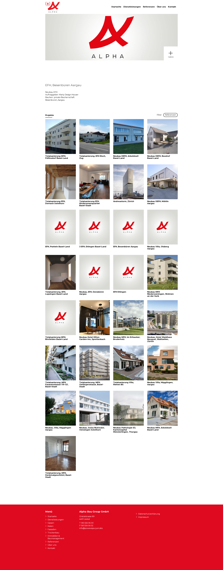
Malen (50, 526)
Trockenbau (53, 533)
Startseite (116, 7)
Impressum (143, 517)
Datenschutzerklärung (149, 514)
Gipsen (51, 523)
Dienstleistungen (132, 7)
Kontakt (172, 7)
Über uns (161, 7)
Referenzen (149, 7)
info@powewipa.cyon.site (91, 528)
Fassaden (52, 529)
